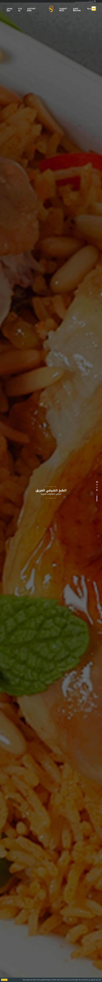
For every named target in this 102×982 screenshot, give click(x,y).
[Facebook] (97, 482)
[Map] (96, 490)
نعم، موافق (4, 980)
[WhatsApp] (97, 487)
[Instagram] (97, 484)
